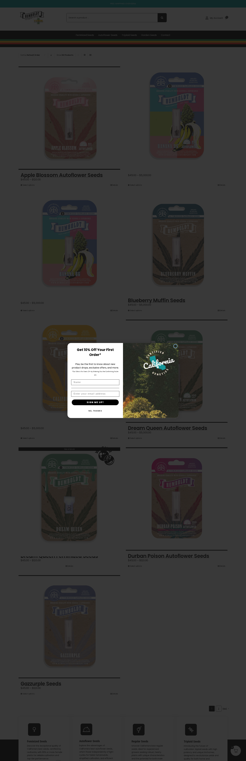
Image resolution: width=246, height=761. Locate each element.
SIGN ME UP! (95, 402)
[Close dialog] (175, 346)
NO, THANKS (95, 411)
